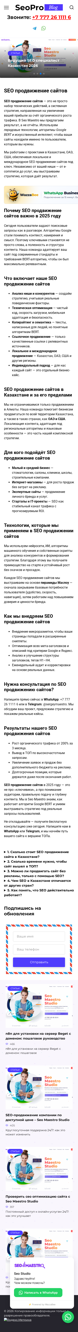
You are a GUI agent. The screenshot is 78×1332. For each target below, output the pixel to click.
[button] (34, 73)
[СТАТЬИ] (39, 1025)
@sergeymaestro (55, 704)
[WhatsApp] (68, 1317)
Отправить (39, 962)
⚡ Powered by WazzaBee (42, 1304)
